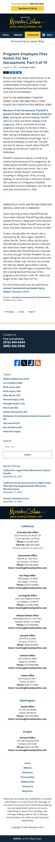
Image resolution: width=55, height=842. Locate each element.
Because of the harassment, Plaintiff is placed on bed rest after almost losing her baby (27, 114)
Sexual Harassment (15, 411)
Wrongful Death (14, 403)
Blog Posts (27, 791)
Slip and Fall (11, 423)
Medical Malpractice (16, 378)
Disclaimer (27, 772)
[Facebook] (17, 363)
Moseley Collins (36, 827)
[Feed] (38, 363)
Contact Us (33, 34)
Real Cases (10, 407)
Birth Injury (11, 387)
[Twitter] (24, 363)
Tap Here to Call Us (27, 8)
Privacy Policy (28, 777)
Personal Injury (13, 399)
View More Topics (12, 431)
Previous (9, 311)
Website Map (27, 781)
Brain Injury (12, 391)
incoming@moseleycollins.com (31, 567)
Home (6, 34)
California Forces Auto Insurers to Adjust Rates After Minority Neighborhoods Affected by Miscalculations (27, 485)
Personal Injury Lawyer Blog (27, 22)
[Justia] (31, 363)
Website (18, 34)
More (49, 34)
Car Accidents (12, 383)
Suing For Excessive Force (16, 498)
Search (27, 455)
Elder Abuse (11, 395)
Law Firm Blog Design (27, 838)
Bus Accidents (12, 427)
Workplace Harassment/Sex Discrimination (31, 297)
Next (32, 311)
